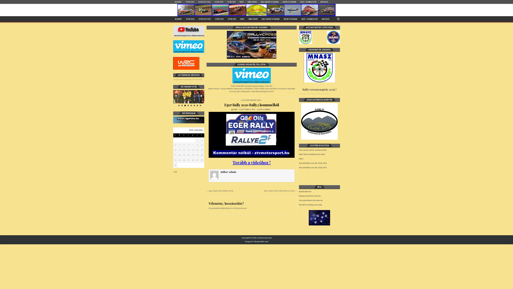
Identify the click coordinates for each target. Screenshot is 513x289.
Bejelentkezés (305, 192)
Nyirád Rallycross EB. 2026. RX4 (313, 168)
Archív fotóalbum (289, 2)
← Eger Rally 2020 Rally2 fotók (220, 191)
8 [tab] (200, 105)
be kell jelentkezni (238, 208)
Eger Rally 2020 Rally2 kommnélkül (251, 104)
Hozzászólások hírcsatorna (311, 200)
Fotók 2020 (219, 2)
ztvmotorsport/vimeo (254, 86)
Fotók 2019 (231, 2)
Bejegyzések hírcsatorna (310, 196)
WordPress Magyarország (310, 205)
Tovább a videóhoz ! (252, 162)
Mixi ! (301, 159)
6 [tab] (194, 105)
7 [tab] (197, 105)
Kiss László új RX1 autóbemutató (313, 150)
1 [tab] (179, 105)
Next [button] (201, 96)
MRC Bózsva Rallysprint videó (312, 154)
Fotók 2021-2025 (204, 2)
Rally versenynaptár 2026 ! (319, 89)
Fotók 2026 (190, 2)
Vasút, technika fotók (308, 2)
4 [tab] (188, 105)
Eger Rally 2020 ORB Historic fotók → (280, 191)
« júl (175, 172)
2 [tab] (182, 105)
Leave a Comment (265, 109)
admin (235, 109)
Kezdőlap (178, 2)
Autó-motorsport (250, 100)
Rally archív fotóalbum (270, 2)
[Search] (338, 18)
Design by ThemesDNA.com (256, 242)
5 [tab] (191, 105)
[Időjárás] (319, 225)
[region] (188, 96)
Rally (259, 100)
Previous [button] (176, 96)
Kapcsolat (324, 2)
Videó (241, 2)
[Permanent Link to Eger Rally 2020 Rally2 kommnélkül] (252, 135)
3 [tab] (185, 105)
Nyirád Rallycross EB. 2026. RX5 (313, 163)
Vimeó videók (252, 2)
